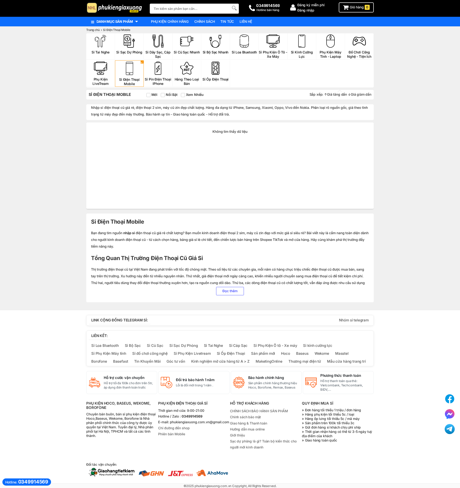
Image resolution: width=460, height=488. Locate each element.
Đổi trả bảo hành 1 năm (195, 380)
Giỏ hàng (358, 7)
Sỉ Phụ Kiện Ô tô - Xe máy (275, 345)
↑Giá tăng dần (335, 94)
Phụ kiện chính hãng (170, 21)
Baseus (302, 353)
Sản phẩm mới (263, 353)
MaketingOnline (269, 361)
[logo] (115, 8)
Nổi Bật (171, 95)
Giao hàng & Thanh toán (248, 423)
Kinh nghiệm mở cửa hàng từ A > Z (220, 361)
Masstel (342, 353)
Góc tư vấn (176, 361)
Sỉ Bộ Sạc (133, 345)
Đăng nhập (305, 10)
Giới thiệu (237, 435)
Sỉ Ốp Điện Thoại (231, 353)
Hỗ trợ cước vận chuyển (124, 378)
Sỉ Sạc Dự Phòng (183, 345)
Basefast (120, 361)
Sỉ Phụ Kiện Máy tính (108, 353)
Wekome (322, 353)
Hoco (285, 353)
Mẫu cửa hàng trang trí (346, 361)
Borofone (99, 361)
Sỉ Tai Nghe (213, 345)
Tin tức (227, 21)
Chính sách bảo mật (245, 417)
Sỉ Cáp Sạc (238, 345)
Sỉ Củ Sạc (155, 345)
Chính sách (204, 21)
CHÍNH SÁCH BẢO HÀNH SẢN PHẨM (259, 411)
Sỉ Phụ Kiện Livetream (192, 353)
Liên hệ (246, 21)
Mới (153, 95)
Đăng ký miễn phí (311, 5)
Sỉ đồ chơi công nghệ (150, 353)
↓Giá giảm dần (359, 94)
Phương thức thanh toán (340, 375)
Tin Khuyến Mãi (147, 361)
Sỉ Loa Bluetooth (105, 345)
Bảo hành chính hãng (266, 378)
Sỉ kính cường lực (317, 345)
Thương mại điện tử (304, 361)
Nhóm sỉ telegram (354, 320)
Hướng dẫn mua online (247, 429)
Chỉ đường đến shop (174, 428)
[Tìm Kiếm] (234, 8)
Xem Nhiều (194, 95)
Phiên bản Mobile (171, 434)
